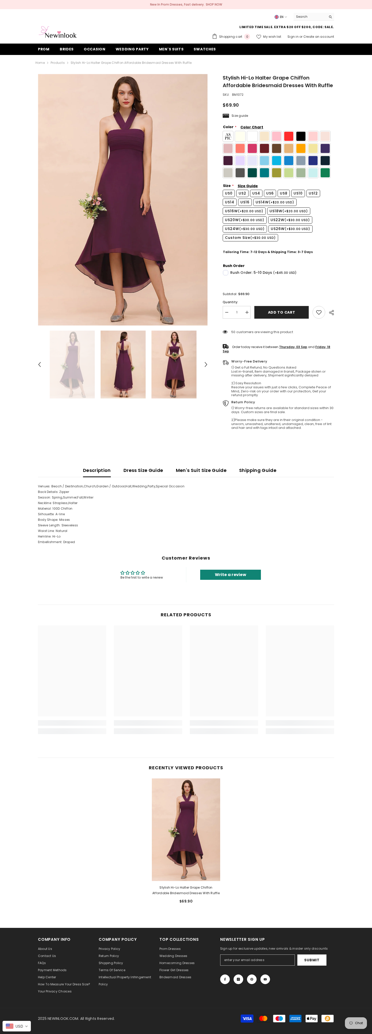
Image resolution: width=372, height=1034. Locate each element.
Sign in (293, 36)
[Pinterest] (252, 979)
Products (58, 63)
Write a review (230, 575)
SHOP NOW (214, 4)
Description (97, 470)
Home (40, 63)
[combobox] (310, 17)
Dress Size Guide (143, 470)
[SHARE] (329, 313)
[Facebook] (225, 979)
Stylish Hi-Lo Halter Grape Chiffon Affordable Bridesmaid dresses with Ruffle (186, 890)
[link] (319, 312)
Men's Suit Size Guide (201, 470)
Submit (311, 960)
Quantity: (230, 302)
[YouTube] (265, 979)
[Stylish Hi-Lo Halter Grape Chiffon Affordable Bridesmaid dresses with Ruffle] (186, 829)
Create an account (318, 36)
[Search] (314, 17)
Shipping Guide (257, 470)
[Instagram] (238, 979)
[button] (39, 364)
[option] (123, 199)
